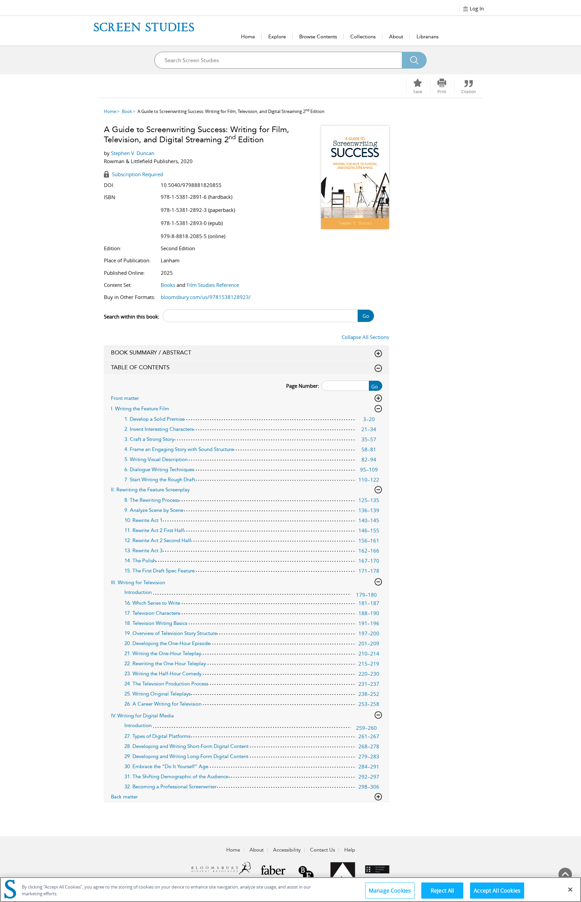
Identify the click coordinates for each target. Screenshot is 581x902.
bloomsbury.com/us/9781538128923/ (206, 297)
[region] (290, 889)
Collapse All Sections (365, 337)
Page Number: (302, 385)
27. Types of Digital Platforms (157, 736)
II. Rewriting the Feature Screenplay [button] (150, 490)
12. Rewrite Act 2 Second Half (157, 540)
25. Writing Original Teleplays (157, 694)
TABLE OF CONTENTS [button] (140, 367)
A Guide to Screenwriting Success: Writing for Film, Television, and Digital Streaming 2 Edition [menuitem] (231, 111)
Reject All (442, 890)
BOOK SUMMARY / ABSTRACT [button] (151, 352)
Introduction (138, 592)
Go (365, 315)
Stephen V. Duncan (132, 153)
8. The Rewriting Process (151, 500)
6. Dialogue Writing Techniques (159, 469)
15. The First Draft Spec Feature (159, 571)
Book (127, 111)
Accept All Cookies (497, 890)
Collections (363, 37)
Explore (277, 37)
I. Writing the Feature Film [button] (140, 409)
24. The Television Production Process (166, 684)
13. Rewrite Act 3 (143, 551)
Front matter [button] (125, 398)
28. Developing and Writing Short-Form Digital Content (186, 746)
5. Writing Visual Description (156, 459)
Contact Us (322, 850)
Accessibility (287, 850)
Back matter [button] (124, 797)
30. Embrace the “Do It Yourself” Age (166, 766)
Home (248, 37)
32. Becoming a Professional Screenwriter (170, 787)
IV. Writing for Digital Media (142, 716)
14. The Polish (140, 561)
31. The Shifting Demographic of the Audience (176, 777)
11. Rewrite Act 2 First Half (154, 530)
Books (168, 284)
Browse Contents (318, 37)
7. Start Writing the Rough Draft (159, 480)
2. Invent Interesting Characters (158, 429)
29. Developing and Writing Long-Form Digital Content (186, 756)
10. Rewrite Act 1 (143, 520)
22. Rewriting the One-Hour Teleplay (165, 664)
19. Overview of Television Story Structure (170, 633)
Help (349, 850)
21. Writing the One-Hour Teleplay (162, 653)
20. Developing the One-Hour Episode (167, 643)
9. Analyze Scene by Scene (153, 510)
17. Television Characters (152, 613)
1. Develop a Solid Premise (154, 419)
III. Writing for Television (138, 582)
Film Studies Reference (213, 284)
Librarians (427, 37)
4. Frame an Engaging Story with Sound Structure (179, 449)
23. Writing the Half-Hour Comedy (162, 674)
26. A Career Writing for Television (162, 704)
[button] (441, 86)
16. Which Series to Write (152, 603)
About (396, 37)
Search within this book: (131, 316)
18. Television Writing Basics (155, 623)
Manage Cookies (390, 890)
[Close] (570, 889)
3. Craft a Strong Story (149, 439)
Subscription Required (137, 174)
